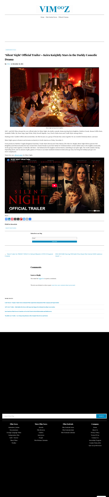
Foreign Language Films (14, 432)
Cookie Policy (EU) (95, 443)
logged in (41, 278)
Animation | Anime (13, 427)
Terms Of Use (95, 435)
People (41, 438)
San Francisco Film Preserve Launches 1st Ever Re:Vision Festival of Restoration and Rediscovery (28, 311)
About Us (95, 430)
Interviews (41, 435)
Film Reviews (41, 430)
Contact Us (95, 438)
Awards (41, 427)
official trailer (18, 155)
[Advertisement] (54, 30)
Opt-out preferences (95, 445)
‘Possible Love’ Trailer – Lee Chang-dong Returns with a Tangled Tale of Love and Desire (26, 315)
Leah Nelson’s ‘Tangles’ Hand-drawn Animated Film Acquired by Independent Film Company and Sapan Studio (32, 302)
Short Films (13, 440)
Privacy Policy (95, 432)
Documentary (14, 430)
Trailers (41, 432)
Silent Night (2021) (11, 228)
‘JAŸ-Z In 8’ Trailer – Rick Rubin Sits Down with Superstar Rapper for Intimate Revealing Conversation (30, 307)
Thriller (14, 443)
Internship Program (95, 440)
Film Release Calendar (41, 440)
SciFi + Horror (14, 438)
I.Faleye (9, 64)
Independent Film (11, 49)
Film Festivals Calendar (68, 432)
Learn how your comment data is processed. (63, 285)
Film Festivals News (68, 427)
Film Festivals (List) (68, 430)
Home (42, 17)
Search (101, 416)
